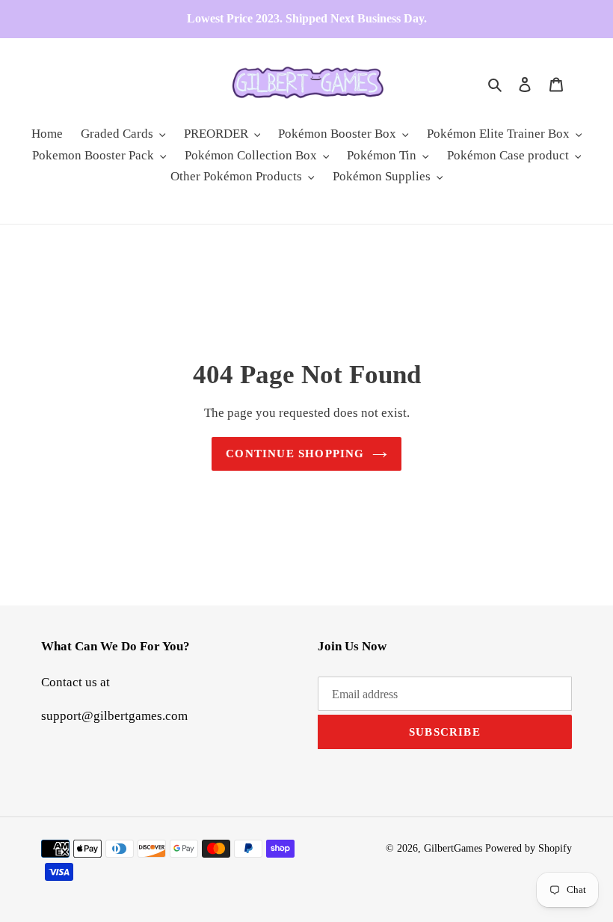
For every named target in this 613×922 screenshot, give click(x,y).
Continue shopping (295, 454)
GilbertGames (453, 848)
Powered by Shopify (528, 848)
